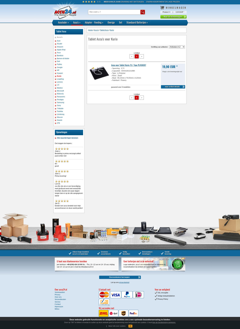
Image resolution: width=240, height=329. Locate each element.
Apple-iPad (61, 50)
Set (120, 22)
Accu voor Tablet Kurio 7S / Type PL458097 (128, 65)
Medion (60, 88)
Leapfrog (60, 79)
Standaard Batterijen (137, 22)
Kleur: (114, 76)
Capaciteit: (116, 71)
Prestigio (60, 100)
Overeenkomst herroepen (119, 277)
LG (58, 85)
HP (58, 70)
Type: (114, 73)
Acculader (63, 22)
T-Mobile (60, 108)
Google (59, 67)
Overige (111, 22)
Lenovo (60, 82)
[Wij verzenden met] (118, 316)
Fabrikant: (116, 80)
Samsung (60, 103)
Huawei (60, 73)
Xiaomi (59, 120)
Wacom (60, 117)
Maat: (114, 78)
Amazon (60, 47)
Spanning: (116, 68)
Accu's (77, 22)
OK (130, 326)
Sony (59, 105)
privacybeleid (124, 282)
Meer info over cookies (117, 326)
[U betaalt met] (104, 298)
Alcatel (59, 44)
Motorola (60, 94)
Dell (58, 61)
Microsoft (60, 91)
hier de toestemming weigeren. (164, 322)
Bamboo (60, 56)
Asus (59, 53)
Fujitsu (59, 64)
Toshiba (60, 111)
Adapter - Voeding (94, 22)
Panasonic (61, 97)
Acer (58, 41)
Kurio (59, 76)
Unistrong (60, 114)
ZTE (58, 123)
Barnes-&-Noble (63, 58)
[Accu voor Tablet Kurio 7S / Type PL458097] (99, 82)
